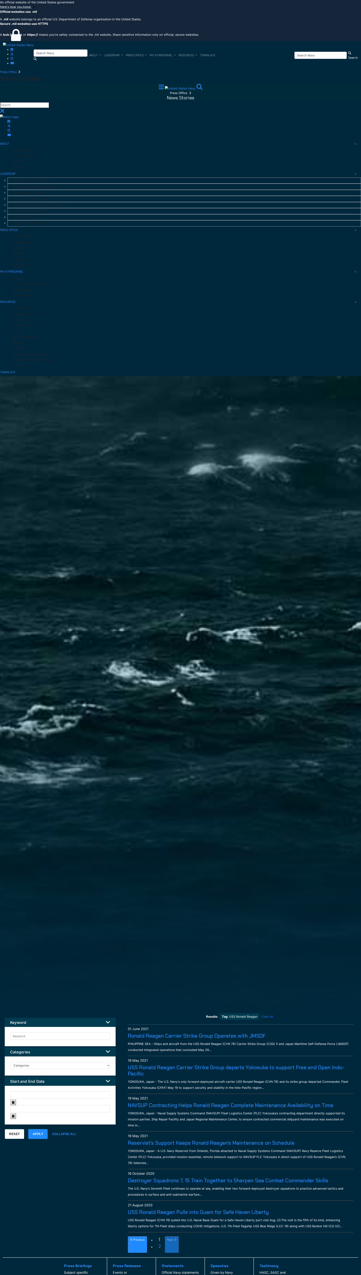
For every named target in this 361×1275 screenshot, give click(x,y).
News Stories (20, 265)
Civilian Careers (21, 295)
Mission (16, 161)
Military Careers (22, 290)
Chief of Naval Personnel (29, 211)
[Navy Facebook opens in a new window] (12, 49)
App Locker (19, 320)
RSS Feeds (19, 348)
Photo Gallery (20, 308)
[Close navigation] (2, 112)
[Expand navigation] (162, 88)
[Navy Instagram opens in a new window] (12, 58)
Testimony (19, 248)
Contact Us (19, 366)
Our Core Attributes (24, 156)
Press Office (8, 72)
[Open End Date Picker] (13, 1116)
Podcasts (18, 331)
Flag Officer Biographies (29, 223)
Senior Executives (25, 217)
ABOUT (4, 144)
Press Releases (21, 242)
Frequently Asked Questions (30, 354)
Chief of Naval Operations (30, 193)
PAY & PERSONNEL (11, 272)
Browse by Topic (22, 325)
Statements (19, 259)
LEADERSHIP (8, 174)
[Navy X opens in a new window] (12, 54)
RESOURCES (7, 302)
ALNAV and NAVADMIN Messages (32, 360)
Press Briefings (22, 236)
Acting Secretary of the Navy (32, 180)
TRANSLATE (7, 372)
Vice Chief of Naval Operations (33, 199)
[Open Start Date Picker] (13, 1102)
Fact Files (18, 343)
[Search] (199, 88)
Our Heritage (20, 167)
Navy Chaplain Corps (25, 337)
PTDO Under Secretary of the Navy (36, 186)
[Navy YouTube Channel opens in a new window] (12, 63)
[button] (180, 7)
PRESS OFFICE (9, 230)
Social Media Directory (26, 314)
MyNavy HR (19, 278)
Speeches (18, 254)
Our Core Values (22, 150)
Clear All (267, 1016)
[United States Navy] (18, 45)
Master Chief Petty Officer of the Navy (39, 205)
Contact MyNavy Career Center (32, 284)
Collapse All (64, 1134)
